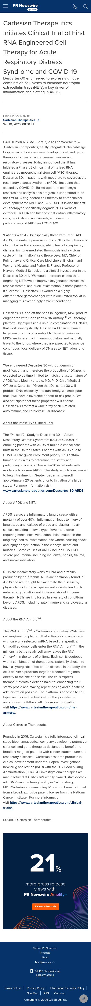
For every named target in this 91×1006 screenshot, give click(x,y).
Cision (53, 1000)
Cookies (59, 993)
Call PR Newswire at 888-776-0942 (46, 973)
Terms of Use (13, 988)
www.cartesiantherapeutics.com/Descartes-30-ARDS (43, 490)
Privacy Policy (36, 988)
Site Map (32, 993)
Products (45, 952)
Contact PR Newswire (45, 948)
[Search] (85, 6)
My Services (43, 962)
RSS (46, 993)
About (44, 957)
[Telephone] (74, 6)
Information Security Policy (67, 988)
